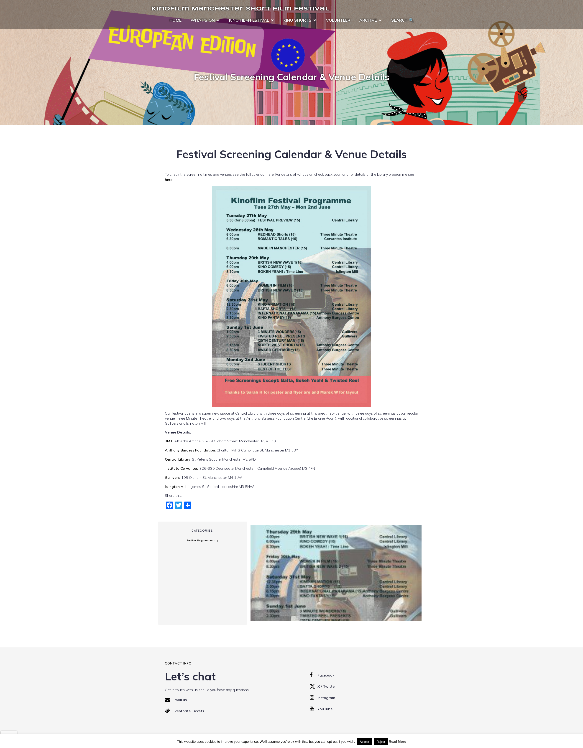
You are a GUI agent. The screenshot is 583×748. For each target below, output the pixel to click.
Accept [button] (364, 741)
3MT (169, 441)
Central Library (177, 459)
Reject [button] (381, 741)
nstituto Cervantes (182, 468)
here (168, 179)
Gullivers (172, 477)
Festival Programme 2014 (202, 540)
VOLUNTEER (338, 20)
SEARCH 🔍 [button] (402, 20)
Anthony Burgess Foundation (190, 450)
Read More (397, 741)
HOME (175, 20)
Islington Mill (175, 486)
